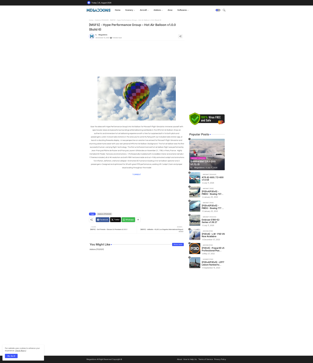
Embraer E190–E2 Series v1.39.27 (210, 221)
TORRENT (136, 174)
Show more (178, 244)
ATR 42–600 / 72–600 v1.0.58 (213, 178)
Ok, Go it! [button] (11, 356)
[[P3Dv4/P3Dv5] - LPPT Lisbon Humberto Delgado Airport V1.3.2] (194, 262)
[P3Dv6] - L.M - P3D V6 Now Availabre (213, 235)
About (179, 359)
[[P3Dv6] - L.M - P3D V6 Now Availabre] (194, 234)
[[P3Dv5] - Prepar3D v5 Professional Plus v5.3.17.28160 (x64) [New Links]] (194, 248)
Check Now (20, 351)
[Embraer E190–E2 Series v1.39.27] (194, 220)
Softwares (182, 10)
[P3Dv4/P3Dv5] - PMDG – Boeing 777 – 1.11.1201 (212, 206)
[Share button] (138, 219)
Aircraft (143, 10)
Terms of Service (205, 359)
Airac (170, 10)
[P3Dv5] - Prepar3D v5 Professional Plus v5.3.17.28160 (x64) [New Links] (213, 249)
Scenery (129, 10)
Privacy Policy (220, 359)
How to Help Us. (190, 359)
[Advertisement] (136, 59)
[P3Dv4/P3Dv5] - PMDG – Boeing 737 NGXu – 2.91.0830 (211, 192)
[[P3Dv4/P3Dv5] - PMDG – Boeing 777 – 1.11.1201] (194, 206)
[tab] (117, 10)
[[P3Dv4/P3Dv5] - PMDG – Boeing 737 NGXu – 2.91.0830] (194, 191)
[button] (218, 10)
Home (117, 10)
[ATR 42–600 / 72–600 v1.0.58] (194, 177)
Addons (157, 10)
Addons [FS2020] (101, 20)
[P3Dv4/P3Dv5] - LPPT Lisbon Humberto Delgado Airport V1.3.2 (213, 263)
